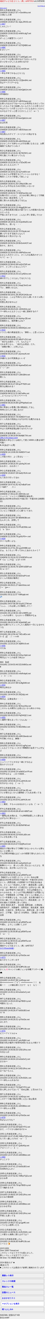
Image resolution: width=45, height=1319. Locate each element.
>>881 (2, 405)
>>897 (2, 120)
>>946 (2, 646)
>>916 (2, 330)
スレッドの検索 (8, 1281)
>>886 (2, 47)
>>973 (2, 957)
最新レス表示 (8, 1275)
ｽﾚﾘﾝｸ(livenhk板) (7, 948)
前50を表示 (3, 8)
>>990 (2, 1157)
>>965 (2, 846)
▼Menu (42, 6)
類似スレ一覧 (8, 1287)
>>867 (2, 24)
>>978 (2, 1117)
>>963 (2, 802)
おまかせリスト (8, 1298)
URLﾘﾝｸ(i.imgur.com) (9, 438)
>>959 (2, 760)
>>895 (2, 71)
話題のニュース (8, 1292)
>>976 (2, 1031)
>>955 (2, 717)
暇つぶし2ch (7, 1309)
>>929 (2, 454)
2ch (39, 6)
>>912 (2, 276)
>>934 (2, 685)
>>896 (2, 92)
